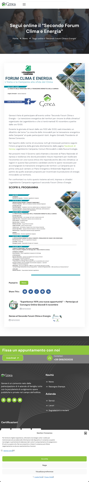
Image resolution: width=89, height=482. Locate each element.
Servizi (52, 400)
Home (15, 38)
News (25, 38)
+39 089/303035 (63, 359)
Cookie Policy (38, 477)
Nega (44, 465)
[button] (85, 433)
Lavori (51, 405)
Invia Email (11, 358)
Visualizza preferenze (44, 471)
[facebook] (24, 291)
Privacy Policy (48, 477)
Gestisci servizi (8, 451)
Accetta (44, 459)
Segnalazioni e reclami (59, 410)
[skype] (48, 291)
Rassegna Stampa (57, 386)
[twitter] (30, 291)
